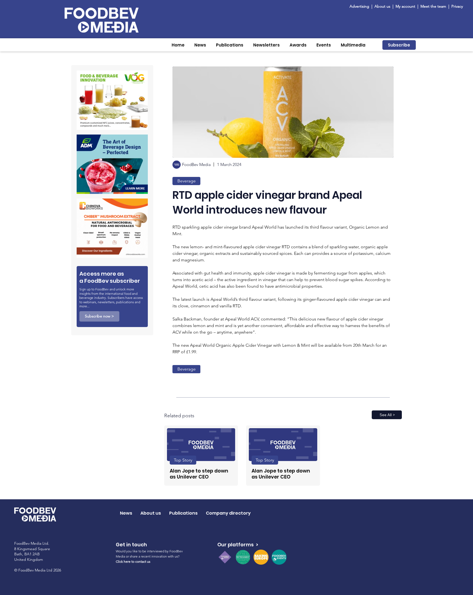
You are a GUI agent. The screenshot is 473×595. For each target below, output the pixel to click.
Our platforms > (237, 544)
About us (382, 6)
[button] (200, 45)
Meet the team (433, 6)
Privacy (457, 6)
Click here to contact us (133, 561)
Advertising (360, 6)
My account (405, 6)
